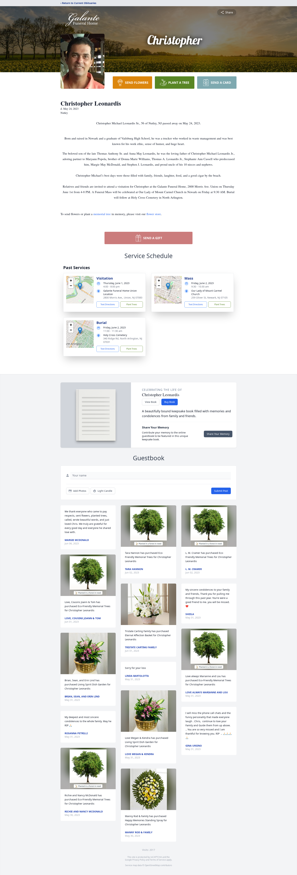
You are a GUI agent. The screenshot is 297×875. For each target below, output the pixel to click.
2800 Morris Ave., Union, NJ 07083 (122, 297)
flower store (153, 214)
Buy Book (169, 402)
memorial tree (102, 214)
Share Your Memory (218, 434)
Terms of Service (158, 859)
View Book (150, 402)
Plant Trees (131, 304)
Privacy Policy (138, 859)
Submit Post (221, 490)
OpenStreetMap (152, 865)
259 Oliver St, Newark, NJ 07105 (209, 297)
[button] (80, 286)
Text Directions (108, 304)
